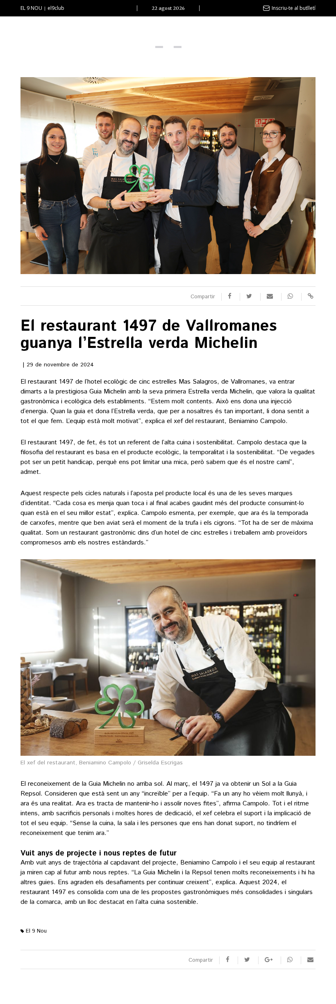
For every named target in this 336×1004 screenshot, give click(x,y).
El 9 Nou (35, 931)
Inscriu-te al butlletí (294, 8)
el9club (56, 8)
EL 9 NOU (31, 8)
